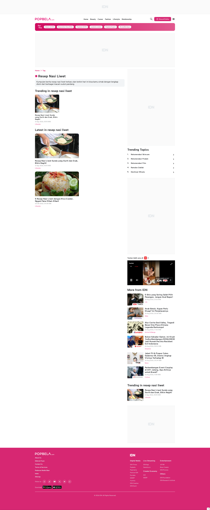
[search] (151, 19)
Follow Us (38, 481)
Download (38, 487)
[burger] (173, 19)
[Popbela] (45, 19)
